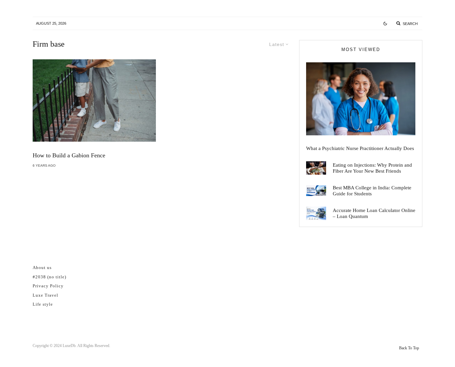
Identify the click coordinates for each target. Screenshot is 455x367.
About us (42, 267)
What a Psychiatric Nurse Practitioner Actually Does (360, 148)
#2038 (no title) (49, 276)
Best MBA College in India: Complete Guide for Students (372, 190)
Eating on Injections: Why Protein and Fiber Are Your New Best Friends (372, 168)
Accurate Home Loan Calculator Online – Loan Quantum (374, 213)
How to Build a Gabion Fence (69, 155)
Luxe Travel (45, 295)
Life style (43, 304)
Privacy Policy (48, 285)
